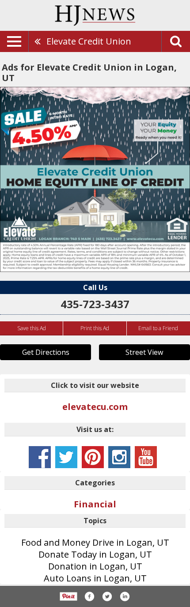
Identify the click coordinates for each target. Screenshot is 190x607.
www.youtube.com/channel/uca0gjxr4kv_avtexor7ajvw (146, 457)
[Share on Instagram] (124, 596)
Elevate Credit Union (88, 41)
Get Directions (45, 352)
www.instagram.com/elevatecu (119, 457)
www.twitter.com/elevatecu (66, 457)
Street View (144, 352)
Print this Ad (94, 328)
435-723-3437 (95, 304)
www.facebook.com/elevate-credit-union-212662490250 (40, 457)
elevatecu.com (95, 406)
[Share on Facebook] (89, 596)
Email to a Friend (158, 328)
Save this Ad (31, 328)
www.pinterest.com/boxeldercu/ (93, 457)
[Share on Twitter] (107, 596)
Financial (95, 504)
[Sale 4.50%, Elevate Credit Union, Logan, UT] (95, 179)
